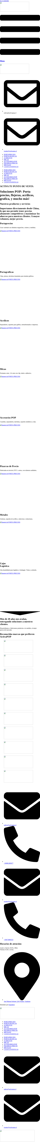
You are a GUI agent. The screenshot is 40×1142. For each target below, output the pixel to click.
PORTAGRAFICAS (10, 156)
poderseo (3, 785)
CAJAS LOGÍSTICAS (11, 166)
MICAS (6, 159)
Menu (2, 61)
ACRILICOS (8, 158)
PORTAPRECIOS (9, 154)
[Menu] (20, 57)
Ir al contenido (4, 1)
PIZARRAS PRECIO (11, 163)
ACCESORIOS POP (10, 161)
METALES (7, 165)
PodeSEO (12, 1005)
